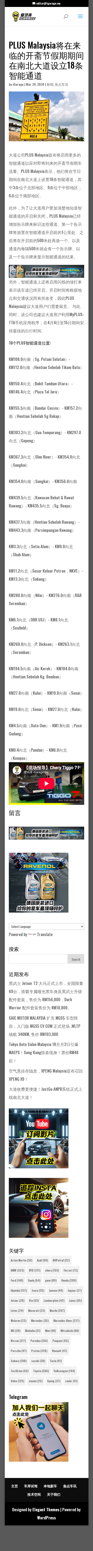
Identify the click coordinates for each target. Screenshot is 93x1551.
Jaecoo (56, 1290)
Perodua (39, 1341)
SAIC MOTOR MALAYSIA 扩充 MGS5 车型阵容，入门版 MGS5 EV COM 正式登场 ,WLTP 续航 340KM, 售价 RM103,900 (44, 1026)
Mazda (57, 1310)
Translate (45, 934)
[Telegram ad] (38, 1460)
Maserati (36, 1310)
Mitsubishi (70, 1331)
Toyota (41, 1371)
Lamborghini (54, 1300)
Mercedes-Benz (66, 1320)
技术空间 (34, 1494)
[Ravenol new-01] (46, 274)
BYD (34, 1270)
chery (52, 1270)
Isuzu (38, 1290)
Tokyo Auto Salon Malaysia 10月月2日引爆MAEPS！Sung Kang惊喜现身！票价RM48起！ (43, 1052)
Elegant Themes (45, 1509)
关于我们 (53, 1494)
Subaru (18, 1361)
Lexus (75, 1300)
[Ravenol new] (38, 911)
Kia (34, 1300)
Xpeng (53, 1381)
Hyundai (19, 1290)
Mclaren (18, 1320)
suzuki (38, 1361)
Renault (59, 1351)
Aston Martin (21, 1260)
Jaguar (75, 1290)
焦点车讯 (61, 84)
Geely (34, 1280)
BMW (17, 1270)
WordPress (46, 1518)
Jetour (17, 1300)
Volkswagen (64, 1371)
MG (15, 1331)
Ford (17, 1280)
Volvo (17, 1381)
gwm (51, 1280)
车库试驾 (30, 1485)
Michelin (32, 1331)
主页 (14, 1485)
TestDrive (19, 1371)
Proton (39, 1351)
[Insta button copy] (38, 1236)
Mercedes (40, 1320)
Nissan (18, 1341)
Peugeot (60, 1341)
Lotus (17, 1310)
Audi (42, 1260)
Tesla (56, 1361)
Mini (50, 1331)
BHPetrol (61, 1260)
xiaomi (35, 1381)
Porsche (18, 1351)
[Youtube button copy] (38, 1167)
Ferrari (71, 1270)
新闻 (50, 84)
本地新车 (50, 1485)
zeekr (71, 1381)
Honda (68, 1280)
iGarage (18, 84)
